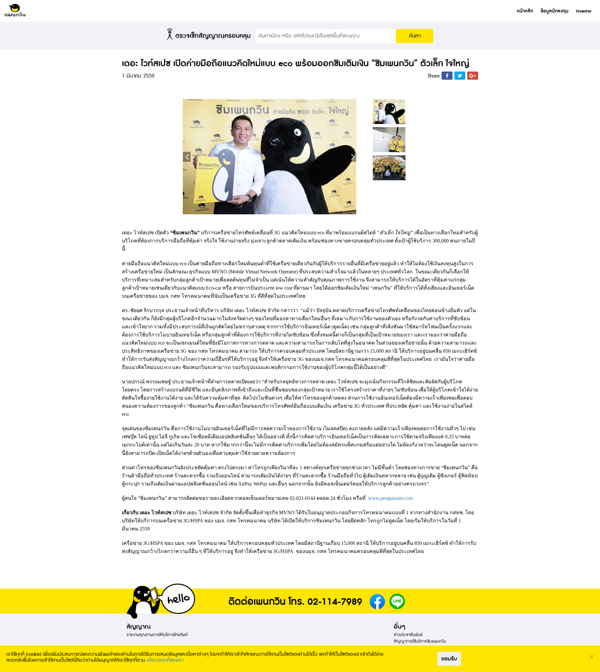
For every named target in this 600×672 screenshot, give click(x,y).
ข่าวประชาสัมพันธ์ (408, 635)
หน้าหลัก (525, 11)
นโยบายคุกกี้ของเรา (165, 660)
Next (352, 157)
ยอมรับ (449, 658)
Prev (187, 157)
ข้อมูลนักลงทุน (554, 11)
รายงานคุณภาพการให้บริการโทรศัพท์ (157, 635)
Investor (584, 11)
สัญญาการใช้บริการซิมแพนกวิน (420, 641)
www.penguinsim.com (390, 498)
